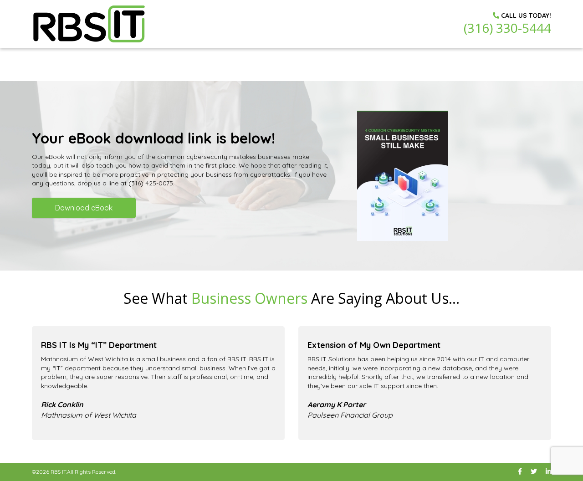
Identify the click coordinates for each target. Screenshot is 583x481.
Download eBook (84, 207)
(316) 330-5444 (507, 27)
